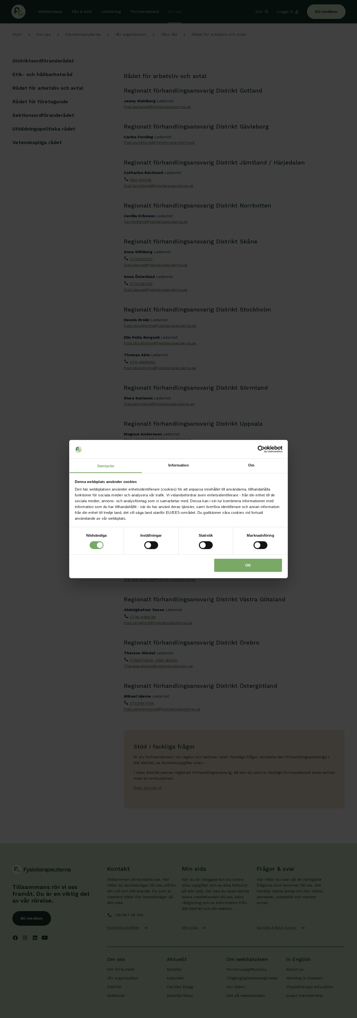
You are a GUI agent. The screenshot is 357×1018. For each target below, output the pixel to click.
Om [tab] (251, 465)
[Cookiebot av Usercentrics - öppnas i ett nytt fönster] (261, 449)
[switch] (151, 545)
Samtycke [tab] (105, 466)
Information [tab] (178, 465)
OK (248, 565)
